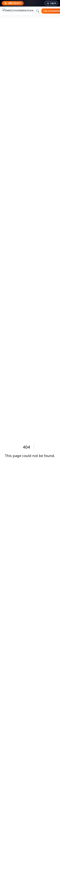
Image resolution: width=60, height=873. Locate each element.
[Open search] (37, 11)
